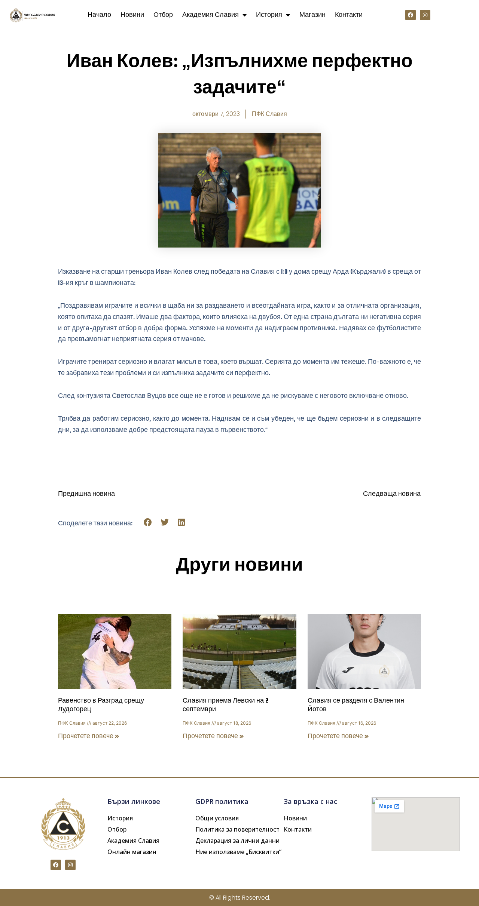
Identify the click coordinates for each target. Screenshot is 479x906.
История (269, 14)
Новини (132, 14)
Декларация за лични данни (237, 840)
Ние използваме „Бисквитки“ (238, 852)
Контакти (349, 14)
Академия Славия (210, 14)
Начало (99, 14)
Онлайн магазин (131, 852)
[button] (148, 522)
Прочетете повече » (88, 736)
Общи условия (217, 818)
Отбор (163, 14)
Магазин (312, 14)
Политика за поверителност (237, 829)
